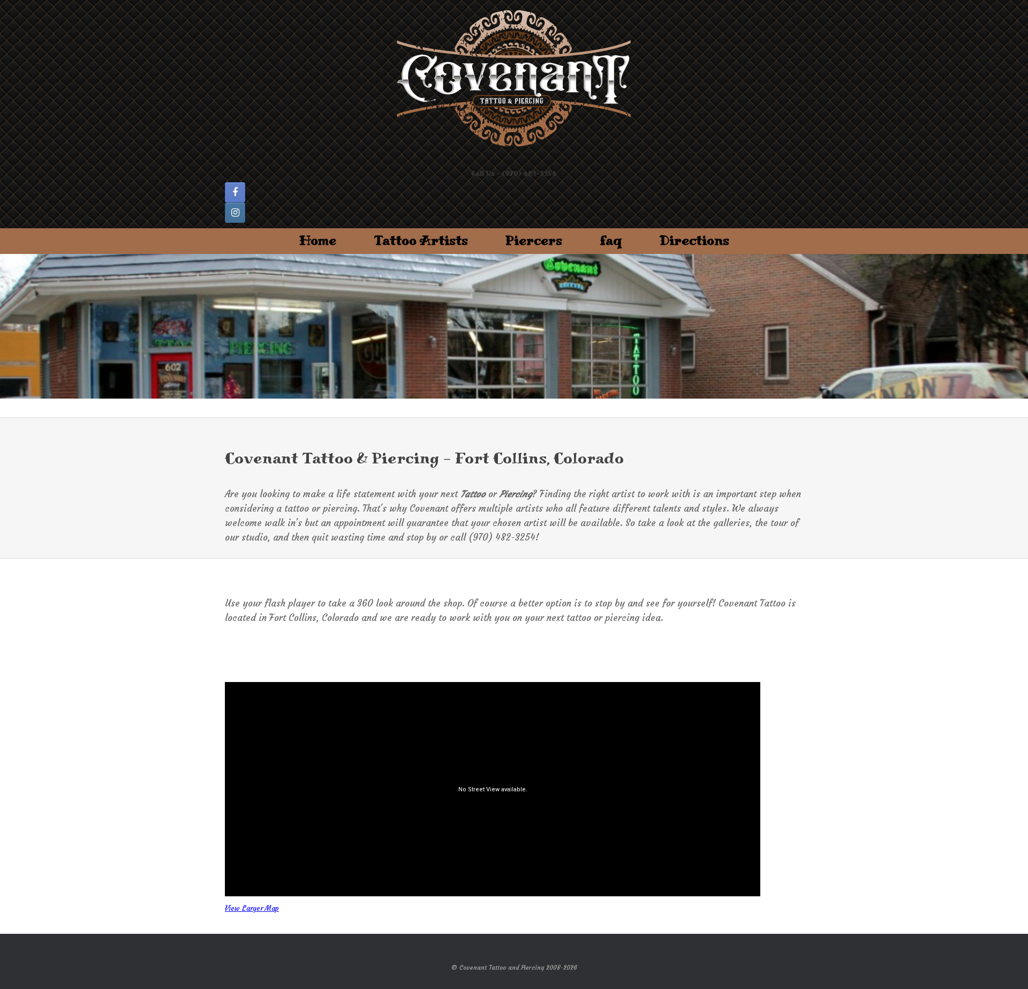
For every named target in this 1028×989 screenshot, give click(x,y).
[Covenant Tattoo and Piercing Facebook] (235, 192)
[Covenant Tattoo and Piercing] (514, 79)
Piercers (533, 241)
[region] (514, 326)
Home (317, 241)
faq (611, 241)
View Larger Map (252, 908)
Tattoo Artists (421, 241)
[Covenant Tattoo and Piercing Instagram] (235, 213)
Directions (694, 241)
